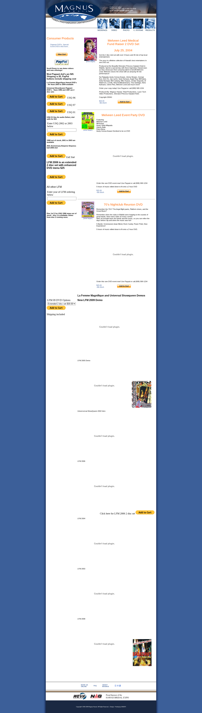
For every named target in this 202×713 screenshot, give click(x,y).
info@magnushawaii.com (123, 10)
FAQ (95, 686)
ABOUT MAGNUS (105, 685)
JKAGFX (123, 706)
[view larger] (90, 61)
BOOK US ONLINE (84, 685)
